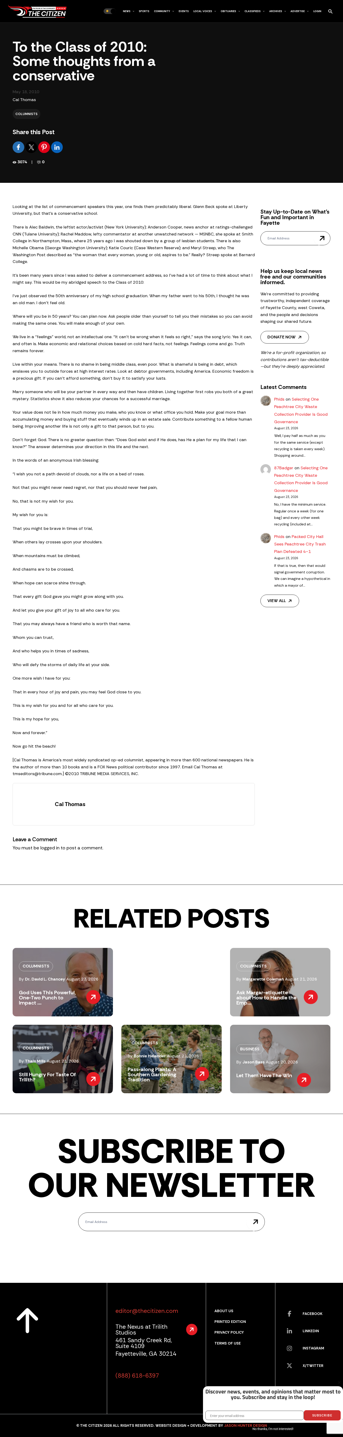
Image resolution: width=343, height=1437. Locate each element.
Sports (144, 11)
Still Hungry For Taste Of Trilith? (47, 1077)
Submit (322, 238)
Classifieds (253, 11)
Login (317, 11)
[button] (132, 11)
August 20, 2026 (282, 1062)
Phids (279, 399)
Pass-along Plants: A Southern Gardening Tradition (152, 1074)
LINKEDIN (311, 1330)
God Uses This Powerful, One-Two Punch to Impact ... (47, 997)
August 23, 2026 (82, 979)
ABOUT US (223, 1310)
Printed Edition (230, 1321)
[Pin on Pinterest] (44, 147)
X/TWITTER (313, 1365)
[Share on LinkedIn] (57, 147)
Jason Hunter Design (245, 1425)
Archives (275, 11)
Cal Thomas (24, 99)
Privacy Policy (229, 1332)
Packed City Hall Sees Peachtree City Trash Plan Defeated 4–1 (300, 544)
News (126, 11)
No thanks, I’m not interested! (272, 1429)
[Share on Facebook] (19, 147)
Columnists (26, 114)
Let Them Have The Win (264, 1075)
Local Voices (202, 11)
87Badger (283, 468)
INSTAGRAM (313, 1348)
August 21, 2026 (301, 979)
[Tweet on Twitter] (31, 147)
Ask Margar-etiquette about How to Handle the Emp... (266, 997)
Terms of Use (227, 1343)
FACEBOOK (312, 1313)
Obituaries (228, 11)
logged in (50, 848)
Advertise (297, 11)
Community (162, 11)
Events (184, 11)
